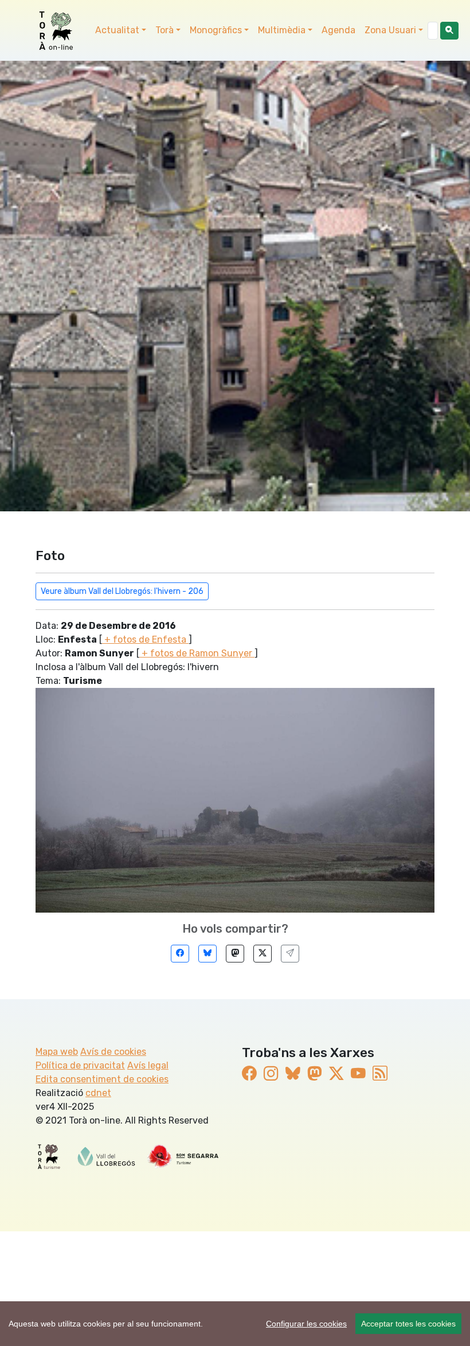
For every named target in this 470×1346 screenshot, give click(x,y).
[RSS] (380, 1073)
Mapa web (57, 1051)
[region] (235, 1323)
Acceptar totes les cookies (408, 1323)
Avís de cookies (113, 1051)
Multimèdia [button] (282, 30)
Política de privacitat (80, 1065)
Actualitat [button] (117, 30)
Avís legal (148, 1065)
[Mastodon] (235, 953)
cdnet (98, 1092)
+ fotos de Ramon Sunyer (196, 653)
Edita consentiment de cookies (102, 1079)
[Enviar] (290, 953)
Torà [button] (164, 30)
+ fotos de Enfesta (145, 639)
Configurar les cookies (306, 1323)
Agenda (338, 30)
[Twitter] (262, 953)
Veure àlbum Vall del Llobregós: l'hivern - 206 (122, 591)
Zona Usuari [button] (390, 30)
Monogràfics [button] (216, 30)
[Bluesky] (207, 953)
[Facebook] (180, 953)
